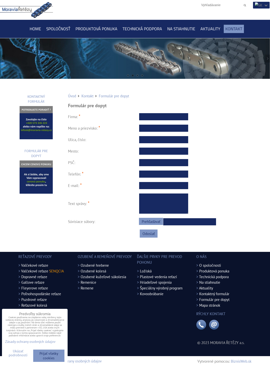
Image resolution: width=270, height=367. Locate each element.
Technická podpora (142, 29)
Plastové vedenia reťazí (158, 276)
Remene (87, 287)
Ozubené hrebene (95, 265)
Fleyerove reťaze (34, 287)
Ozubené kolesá (93, 270)
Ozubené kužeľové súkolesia (103, 276)
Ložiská (146, 270)
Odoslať (149, 233)
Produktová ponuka (96, 29)
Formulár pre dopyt (214, 299)
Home (35, 29)
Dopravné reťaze (34, 276)
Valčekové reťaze (34, 265)
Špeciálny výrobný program (161, 287)
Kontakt (233, 29)
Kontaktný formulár (214, 293)
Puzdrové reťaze (34, 299)
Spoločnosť (58, 29)
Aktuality (210, 29)
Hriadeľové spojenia (156, 282)
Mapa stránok (209, 305)
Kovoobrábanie (151, 293)
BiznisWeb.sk (241, 361)
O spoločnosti (210, 265)
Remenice (88, 282)
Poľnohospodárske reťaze (41, 293)
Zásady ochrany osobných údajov (76, 360)
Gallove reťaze (32, 282)
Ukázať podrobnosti (18, 353)
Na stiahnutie (181, 29)
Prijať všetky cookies (49, 355)
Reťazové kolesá (34, 305)
